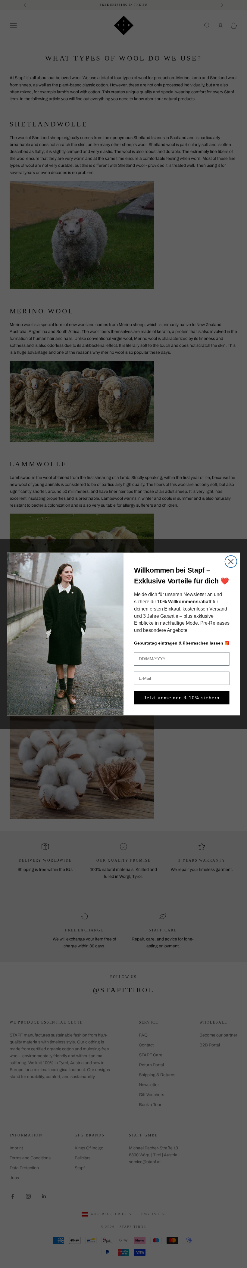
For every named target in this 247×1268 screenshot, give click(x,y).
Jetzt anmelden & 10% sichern (182, 697)
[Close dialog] (231, 562)
